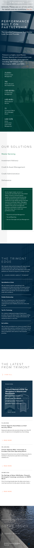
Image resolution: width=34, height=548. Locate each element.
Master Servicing (8, 154)
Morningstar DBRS (9, 64)
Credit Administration (11, 174)
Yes (27, 9)
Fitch (20, 62)
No (31, 9)
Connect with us (12, 533)
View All (8, 374)
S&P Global (14, 62)
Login (30, 2)
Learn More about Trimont (17, 275)
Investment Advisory (10, 160)
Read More (11, 412)
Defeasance (6, 180)
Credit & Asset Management (13, 167)
